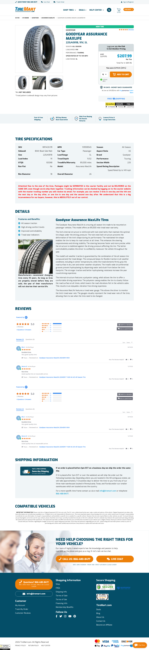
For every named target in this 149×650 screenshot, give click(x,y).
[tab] (20, 340)
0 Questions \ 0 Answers (24, 330)
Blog (98, 613)
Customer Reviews (23, 613)
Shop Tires (68, 10)
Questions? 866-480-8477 (34, 584)
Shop (58, 584)
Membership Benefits (64, 607)
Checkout (127, 9)
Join (116, 46)
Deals (82, 10)
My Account (20, 605)
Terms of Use (61, 599)
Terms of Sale (61, 595)
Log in (109, 46)
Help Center (95, 10)
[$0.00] (118, 9)
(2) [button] (50, 323)
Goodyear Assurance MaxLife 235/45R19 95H (54, 358)
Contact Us (100, 621)
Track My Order (21, 609)
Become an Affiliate (104, 625)
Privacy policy (20, 646)
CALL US (76, 559)
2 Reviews (131, 30)
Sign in (125, 2)
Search (109, 10)
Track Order (60, 2)
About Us (100, 617)
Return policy (33, 646)
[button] (5, 647)
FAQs (58, 588)
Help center (45, 646)
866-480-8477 (27, 2)
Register (131, 2)
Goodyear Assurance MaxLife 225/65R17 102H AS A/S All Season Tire (62, 377)
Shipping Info (61, 592)
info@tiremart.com (108, 491)
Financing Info (61, 603)
